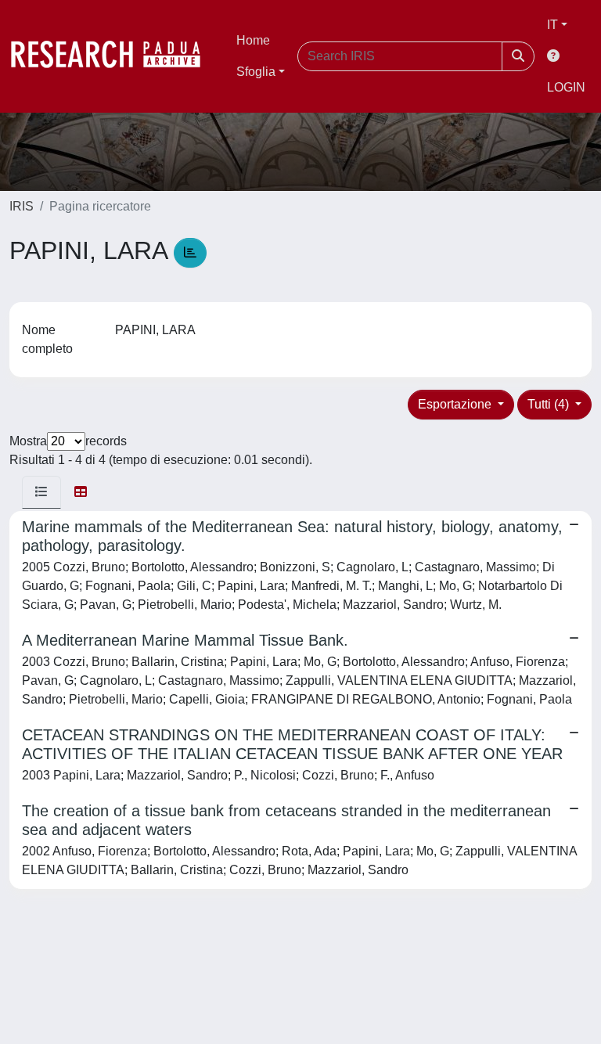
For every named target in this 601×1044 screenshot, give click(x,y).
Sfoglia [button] (255, 71)
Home (253, 40)
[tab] (41, 492)
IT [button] (552, 24)
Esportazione (456, 404)
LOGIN (566, 87)
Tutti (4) (549, 404)
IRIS (21, 206)
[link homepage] (113, 56)
